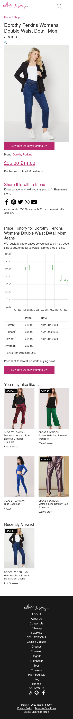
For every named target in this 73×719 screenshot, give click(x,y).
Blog (36, 679)
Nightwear (36, 661)
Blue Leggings (12, 503)
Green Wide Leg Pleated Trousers (53, 437)
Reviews (36, 633)
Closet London (14, 432)
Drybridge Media (40, 711)
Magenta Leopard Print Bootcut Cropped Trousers (17, 438)
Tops (37, 665)
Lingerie (36, 656)
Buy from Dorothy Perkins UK (29, 146)
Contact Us (36, 623)
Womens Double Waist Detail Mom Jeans (17, 577)
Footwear (36, 651)
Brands (36, 684)
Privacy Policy (24, 708)
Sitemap (37, 628)
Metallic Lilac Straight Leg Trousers (53, 505)
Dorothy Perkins (22, 154)
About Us (36, 619)
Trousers (36, 670)
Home (7, 17)
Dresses (37, 646)
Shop (16, 17)
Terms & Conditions (45, 708)
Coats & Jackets (36, 642)
